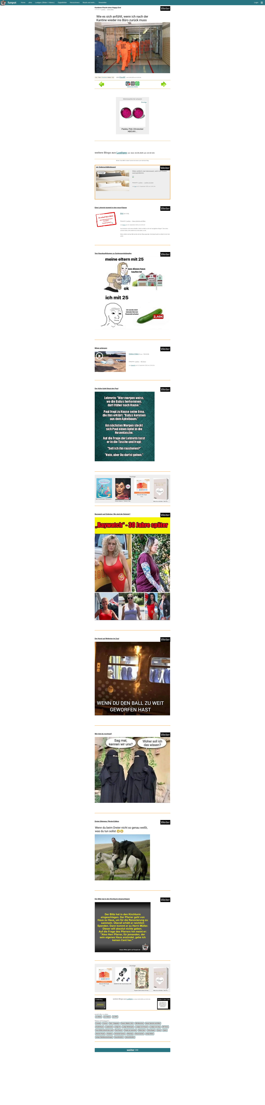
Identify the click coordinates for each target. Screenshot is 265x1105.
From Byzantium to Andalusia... (160, 983)
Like (96, 77)
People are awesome (130, 1030)
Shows (159, 1030)
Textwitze (109, 1033)
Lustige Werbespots (128, 1026)
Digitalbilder (62, 2)
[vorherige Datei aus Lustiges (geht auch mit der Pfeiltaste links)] (101, 86)
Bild (121, 213)
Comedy (98, 1023)
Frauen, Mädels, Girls (127, 1023)
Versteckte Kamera (119, 1033)
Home (23, 2)
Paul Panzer (118, 1030)
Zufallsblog (98, 999)
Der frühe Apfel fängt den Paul (106, 388)
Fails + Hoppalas (114, 1023)
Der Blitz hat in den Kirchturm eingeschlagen (112, 899)
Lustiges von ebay (149, 182)
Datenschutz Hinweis (132, 86)
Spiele (165, 1030)
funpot (12, 2)
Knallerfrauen (100, 1026)
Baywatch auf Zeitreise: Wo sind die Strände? (112, 514)
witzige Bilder (110, 9)
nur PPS (115, 1016)
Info (113, 77)
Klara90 (122, 77)
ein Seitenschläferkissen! (106, 167)
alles (30, 2)
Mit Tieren (143, 361)
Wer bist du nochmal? (103, 734)
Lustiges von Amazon (142, 1026)
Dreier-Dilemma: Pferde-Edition (107, 821)
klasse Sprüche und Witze (138, 221)
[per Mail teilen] (132, 84)
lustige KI (117, 1026)
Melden (109, 77)
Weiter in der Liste (164, 999)
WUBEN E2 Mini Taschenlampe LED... (142, 494)
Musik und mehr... (89, 2)
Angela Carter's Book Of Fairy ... (104, 990)
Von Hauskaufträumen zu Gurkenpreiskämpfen (113, 253)
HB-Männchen (139, 1023)
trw (135, 186)
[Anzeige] (132, 125)
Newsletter (103, 2)
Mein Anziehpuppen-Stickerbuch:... (142, 988)
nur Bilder (98, 1016)
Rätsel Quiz (142, 1030)
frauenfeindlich (119, 1037)
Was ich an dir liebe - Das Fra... (132, 129)
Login (256, 2)
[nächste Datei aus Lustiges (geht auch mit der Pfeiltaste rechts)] (163, 86)
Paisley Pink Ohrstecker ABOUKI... (161, 494)
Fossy (124, 224)
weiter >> (132, 1050)
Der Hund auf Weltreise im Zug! (107, 638)
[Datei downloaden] (112, 180)
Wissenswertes (139, 1033)
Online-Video (134, 354)
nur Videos (107, 1016)
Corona (105, 1023)
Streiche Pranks (100, 1033)
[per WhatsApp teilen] (137, 84)
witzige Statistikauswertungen (104, 1037)
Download (104, 77)
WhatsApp (130, 1033)
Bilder (45, 2)
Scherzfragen (151, 1030)
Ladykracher (109, 1026)
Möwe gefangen (101, 348)
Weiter (165, 8)
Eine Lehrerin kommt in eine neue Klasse (111, 208)
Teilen (99, 77)
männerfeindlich (129, 1037)
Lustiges (38, 2)
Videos (51, 2)
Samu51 (133, 365)
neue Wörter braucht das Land (104, 1030)
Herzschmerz (75, 2)
